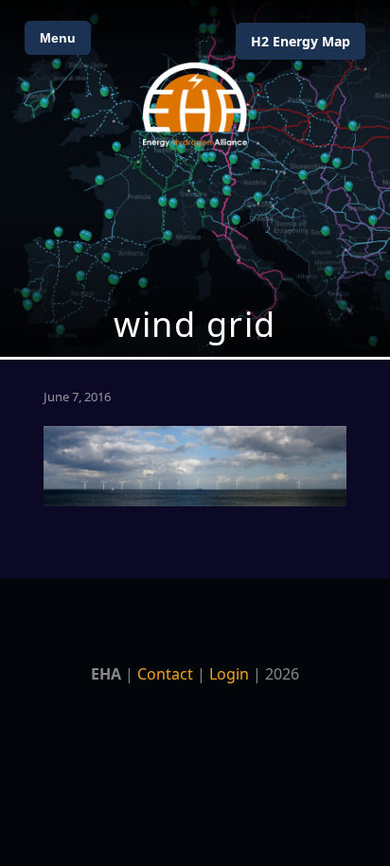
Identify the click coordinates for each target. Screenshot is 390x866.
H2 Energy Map (300, 41)
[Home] (195, 104)
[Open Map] (195, 178)
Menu (58, 37)
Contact (165, 673)
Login (229, 673)
